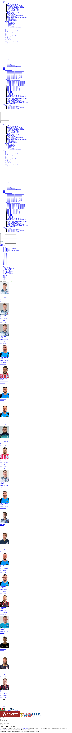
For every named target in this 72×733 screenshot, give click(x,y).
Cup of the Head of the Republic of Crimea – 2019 (16, 84)
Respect (8, 11)
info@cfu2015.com (6, 724)
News (4, 28)
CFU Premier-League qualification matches (15, 54)
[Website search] (0, 233)
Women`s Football (8, 105)
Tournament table (10, 43)
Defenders (4, 277)
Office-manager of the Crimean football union (15, 6)
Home (4, 1)
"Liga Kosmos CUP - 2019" (12, 92)
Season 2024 (5, 255)
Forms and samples (10, 26)
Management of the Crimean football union (14, 5)
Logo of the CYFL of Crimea (12, 99)
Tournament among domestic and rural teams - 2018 (16, 96)
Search (4, 234)
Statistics (8, 44)
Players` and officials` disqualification (14, 66)
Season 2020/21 (5, 259)
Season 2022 (5, 257)
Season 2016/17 (5, 263)
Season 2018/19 (5, 261)
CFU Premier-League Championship (11, 30)
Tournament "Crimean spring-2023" (13, 80)
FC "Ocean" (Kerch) (6, 267)
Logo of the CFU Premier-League (13, 9)
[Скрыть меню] (0, 241)
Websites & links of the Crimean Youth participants (16, 101)
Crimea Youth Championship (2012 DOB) (14, 74)
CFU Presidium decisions (9, 34)
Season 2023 (5, 256)
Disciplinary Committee (11, 14)
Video (8, 63)
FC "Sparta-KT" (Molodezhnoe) (8, 268)
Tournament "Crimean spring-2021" (13, 87)
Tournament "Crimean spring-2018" (13, 90)
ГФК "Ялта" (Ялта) (6, 270)
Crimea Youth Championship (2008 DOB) (14, 77)
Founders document (10, 22)
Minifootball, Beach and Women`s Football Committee (17, 17)
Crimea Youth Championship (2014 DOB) (14, 76)
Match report (7, 33)
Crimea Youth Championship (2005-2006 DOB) (15, 71)
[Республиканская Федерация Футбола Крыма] (21, 716)
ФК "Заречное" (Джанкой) (8, 271)
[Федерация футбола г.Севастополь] (25, 716)
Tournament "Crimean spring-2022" (13, 86)
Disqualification (8, 38)
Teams (8, 45)
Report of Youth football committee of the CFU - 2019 (16, 98)
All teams (4, 266)
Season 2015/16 (5, 264)
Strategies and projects (11, 23)
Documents (7, 21)
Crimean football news (9, 39)
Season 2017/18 (5, 262)
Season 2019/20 (5, 260)
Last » (4, 706)
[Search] (11, 281)
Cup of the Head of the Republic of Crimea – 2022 (16, 81)
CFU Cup (6, 31)
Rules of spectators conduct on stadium (14, 27)
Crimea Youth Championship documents (14, 100)
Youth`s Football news (11, 103)
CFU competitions (10, 24)
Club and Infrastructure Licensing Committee (15, 15)
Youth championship (8, 70)
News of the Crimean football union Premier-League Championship (19, 46)
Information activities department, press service (15, 7)
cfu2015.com (2, 245)
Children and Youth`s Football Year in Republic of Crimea (17, 102)
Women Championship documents (13, 108)
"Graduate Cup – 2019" (11, 93)
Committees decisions (9, 37)
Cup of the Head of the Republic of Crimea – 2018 (16, 85)
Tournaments (5, 40)
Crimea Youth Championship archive (13, 78)
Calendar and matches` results (12, 42)
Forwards (4, 279)
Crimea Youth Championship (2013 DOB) (14, 75)
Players (4, 68)
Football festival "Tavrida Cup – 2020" (14, 95)
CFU (3, 2)
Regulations (9, 25)
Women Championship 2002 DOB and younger (15, 107)
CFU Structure (7, 3)
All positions (5, 275)
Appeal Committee (10, 18)
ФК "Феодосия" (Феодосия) (8, 273)
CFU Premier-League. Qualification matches (11, 250)
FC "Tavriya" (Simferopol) (7, 269)
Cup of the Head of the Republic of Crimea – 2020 (16, 83)
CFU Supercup (10, 53)
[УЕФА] (29, 716)
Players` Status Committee (12, 20)
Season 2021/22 (5, 258)
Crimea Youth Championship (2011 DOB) (14, 73)
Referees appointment (9, 32)
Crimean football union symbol (12, 8)
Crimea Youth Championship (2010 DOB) (14, 72)
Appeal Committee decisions (10, 36)
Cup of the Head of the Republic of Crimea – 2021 (16, 82)
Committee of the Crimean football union (12, 12)
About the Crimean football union (13, 4)
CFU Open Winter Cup (11, 55)
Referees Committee (10, 13)
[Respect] (10, 716)
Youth (4, 69)
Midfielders (5, 278)
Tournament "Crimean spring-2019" (13, 89)
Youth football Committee (11, 16)
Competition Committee (11, 19)
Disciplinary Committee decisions (11, 35)
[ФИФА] (36, 716)
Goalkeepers (5, 276)
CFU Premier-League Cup (7, 249)
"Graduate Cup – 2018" (11, 94)
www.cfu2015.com (24, 728)
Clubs (4, 67)
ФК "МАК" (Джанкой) (7, 272)
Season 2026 (5, 253)
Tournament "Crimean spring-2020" (13, 88)
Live (8, 52)
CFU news (7, 29)
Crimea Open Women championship (13, 106)
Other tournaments (8, 51)
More (6, 97)
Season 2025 (5, 254)
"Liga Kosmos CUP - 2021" (12, 91)
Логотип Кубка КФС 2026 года (13, 10)
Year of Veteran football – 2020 (12, 62)
